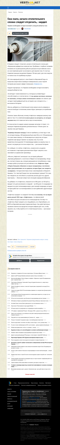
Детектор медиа (35, 376)
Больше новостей (30, 353)
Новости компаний (12, 375)
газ (12, 225)
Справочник (10, 387)
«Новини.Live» (38, 84)
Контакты (41, 361)
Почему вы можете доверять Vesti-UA (17, 229)
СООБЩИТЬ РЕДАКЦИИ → (30, 392)
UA (9, 33)
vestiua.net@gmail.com (42, 392)
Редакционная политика (23, 361)
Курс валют (10, 384)
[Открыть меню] (8, 7)
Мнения (9, 372)
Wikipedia (37, 403)
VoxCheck (34, 379)
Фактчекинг (48, 361)
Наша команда (34, 361)
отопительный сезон (22, 225)
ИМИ (30, 376)
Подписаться (40, 239)
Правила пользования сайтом (44, 363)
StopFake (29, 379)
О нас (15, 361)
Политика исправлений (14, 363)
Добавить (19, 239)
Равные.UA (9, 377)
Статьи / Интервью (11, 370)
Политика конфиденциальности (28, 363)
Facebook (32, 403)
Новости (9, 367)
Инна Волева (27, 28)
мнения (32, 225)
